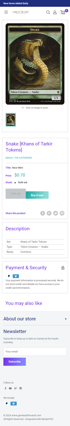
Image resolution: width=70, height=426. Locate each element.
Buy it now (37, 195)
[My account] (55, 12)
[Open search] (48, 12)
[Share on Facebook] (42, 213)
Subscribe (14, 361)
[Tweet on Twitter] (55, 213)
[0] (63, 12)
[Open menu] (6, 12)
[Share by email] (62, 213)
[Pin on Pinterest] (49, 213)
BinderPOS (47, 419)
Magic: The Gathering (19, 157)
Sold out (16, 193)
